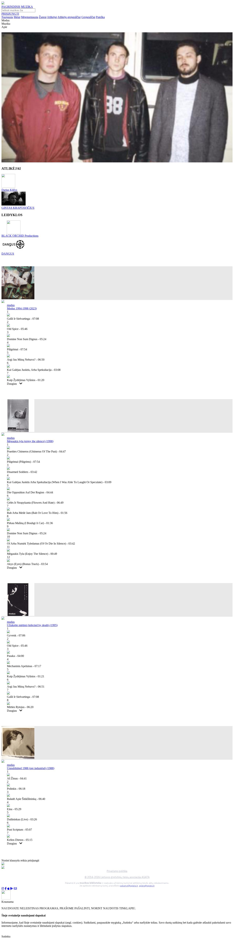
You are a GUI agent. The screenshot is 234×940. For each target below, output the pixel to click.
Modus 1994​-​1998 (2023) (22, 308)
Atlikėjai (52, 17)
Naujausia (7, 17)
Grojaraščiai (88, 17)
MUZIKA (27, 6)
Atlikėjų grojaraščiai (69, 17)
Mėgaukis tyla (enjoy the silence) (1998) (30, 441)
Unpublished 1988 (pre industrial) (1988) (30, 768)
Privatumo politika (117, 871)
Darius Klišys (9, 189)
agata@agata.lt (146, 885)
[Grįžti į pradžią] (2, 3)
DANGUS (7, 253)
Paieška (100, 17)
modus (11, 305)
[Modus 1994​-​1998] (17, 298)
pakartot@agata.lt (129, 885)
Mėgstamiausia (29, 17)
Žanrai (42, 17)
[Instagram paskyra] (2, 888)
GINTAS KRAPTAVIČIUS (17, 207)
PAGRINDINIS (10, 6)
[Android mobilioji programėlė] (11, 888)
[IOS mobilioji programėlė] (8, 888)
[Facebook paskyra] (6, 888)
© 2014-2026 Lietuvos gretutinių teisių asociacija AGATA (117, 877)
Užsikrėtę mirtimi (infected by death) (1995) (32, 625)
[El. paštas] (15, 888)
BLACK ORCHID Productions (19, 235)
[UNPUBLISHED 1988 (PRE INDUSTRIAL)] (17, 758)
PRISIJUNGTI (10, 13)
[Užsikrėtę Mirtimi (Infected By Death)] (17, 614)
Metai (17, 17)
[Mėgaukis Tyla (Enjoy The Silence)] (17, 431)
